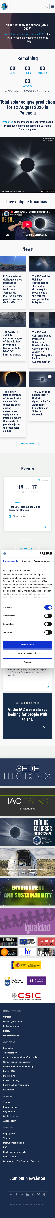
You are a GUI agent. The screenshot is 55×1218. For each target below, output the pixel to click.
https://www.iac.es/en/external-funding (46, 941)
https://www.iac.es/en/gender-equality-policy (27, 921)
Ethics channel (10, 1156)
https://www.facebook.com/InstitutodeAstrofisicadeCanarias (16, 1194)
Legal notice (9, 1111)
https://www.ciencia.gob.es (26, 965)
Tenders (7, 1138)
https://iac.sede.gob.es (27, 772)
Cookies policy (10, 1116)
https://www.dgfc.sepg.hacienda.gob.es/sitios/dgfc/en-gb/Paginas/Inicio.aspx (27, 941)
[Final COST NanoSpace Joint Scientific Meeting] (45, 526)
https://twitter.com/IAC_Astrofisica (10, 1194)
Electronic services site (14, 1152)
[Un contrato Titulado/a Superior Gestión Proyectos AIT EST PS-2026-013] (48, 687)
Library (6, 1031)
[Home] (4, 6)
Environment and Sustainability (18, 1066)
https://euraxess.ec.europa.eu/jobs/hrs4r (27, 952)
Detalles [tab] (26, 561)
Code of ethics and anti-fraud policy (21, 1057)
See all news (27, 443)
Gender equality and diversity (17, 1062)
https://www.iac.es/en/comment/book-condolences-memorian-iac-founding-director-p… (46, 952)
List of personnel (11, 1026)
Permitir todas (27, 644)
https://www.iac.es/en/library (8, 941)
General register (11, 1035)
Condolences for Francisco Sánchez (21, 1161)
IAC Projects (9, 1076)
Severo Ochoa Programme (16, 1085)
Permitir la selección (27, 653)
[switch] (48, 616)
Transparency (10, 1052)
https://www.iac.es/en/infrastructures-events (27, 862)
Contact (7, 1017)
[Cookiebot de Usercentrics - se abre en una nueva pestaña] (40, 553)
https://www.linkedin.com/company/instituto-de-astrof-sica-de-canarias (27, 1194)
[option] (27, 504)
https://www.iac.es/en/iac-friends (8, 952)
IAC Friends (8, 1089)
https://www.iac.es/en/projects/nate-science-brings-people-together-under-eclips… (27, 832)
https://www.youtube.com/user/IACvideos (33, 1194)
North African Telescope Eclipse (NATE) (25, 34)
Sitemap (7, 1102)
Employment (9, 1133)
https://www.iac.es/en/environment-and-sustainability (27, 892)
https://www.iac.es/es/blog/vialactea (44, 1194)
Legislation (8, 1048)
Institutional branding (13, 1143)
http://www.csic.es (26, 996)
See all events (27, 549)
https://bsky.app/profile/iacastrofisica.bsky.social (39, 1194)
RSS (5, 1147)
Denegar (28, 662)
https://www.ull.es (37, 980)
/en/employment (43, 728)
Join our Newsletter (27, 1178)
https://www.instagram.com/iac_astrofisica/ (22, 1194)
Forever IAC (9, 1071)
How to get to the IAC (13, 1021)
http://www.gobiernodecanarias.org (13, 980)
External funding (11, 1080)
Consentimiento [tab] (10, 561)
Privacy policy (10, 1107)
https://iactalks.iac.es (27, 802)
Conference (14, 502)
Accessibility (9, 1121)
